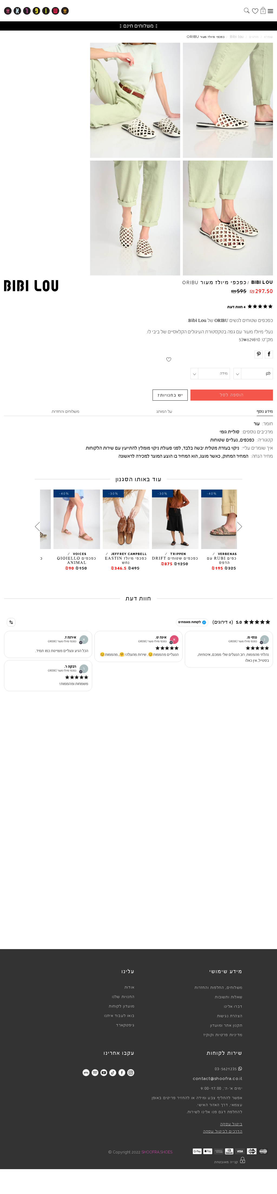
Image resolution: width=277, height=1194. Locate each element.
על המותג (164, 411)
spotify (95, 1072)
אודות (129, 987)
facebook (122, 1072)
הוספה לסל (232, 395)
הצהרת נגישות (229, 1016)
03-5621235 (226, 1068)
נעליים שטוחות (224, 440)
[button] (249, 306)
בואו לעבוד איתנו (119, 1016)
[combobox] (11, 622)
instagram (130, 1072)
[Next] (37, 526)
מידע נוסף (265, 411)
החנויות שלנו (123, 997)
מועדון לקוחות (121, 1006)
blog (86, 1072)
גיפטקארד (125, 1025)
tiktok (113, 1072)
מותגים (254, 37)
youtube (104, 1072)
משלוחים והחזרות (65, 411)
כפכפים (247, 440)
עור (257, 423)
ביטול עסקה (231, 1124)
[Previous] (239, 526)
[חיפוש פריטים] (247, 11)
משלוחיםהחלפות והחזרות (218, 988)
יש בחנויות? (170, 395)
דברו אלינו (233, 1007)
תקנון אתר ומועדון (226, 1025)
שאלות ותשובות (228, 997)
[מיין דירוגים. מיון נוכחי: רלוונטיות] (11, 622)
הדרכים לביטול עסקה (222, 1131)
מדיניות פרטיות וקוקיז (222, 1035)
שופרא (268, 37)
